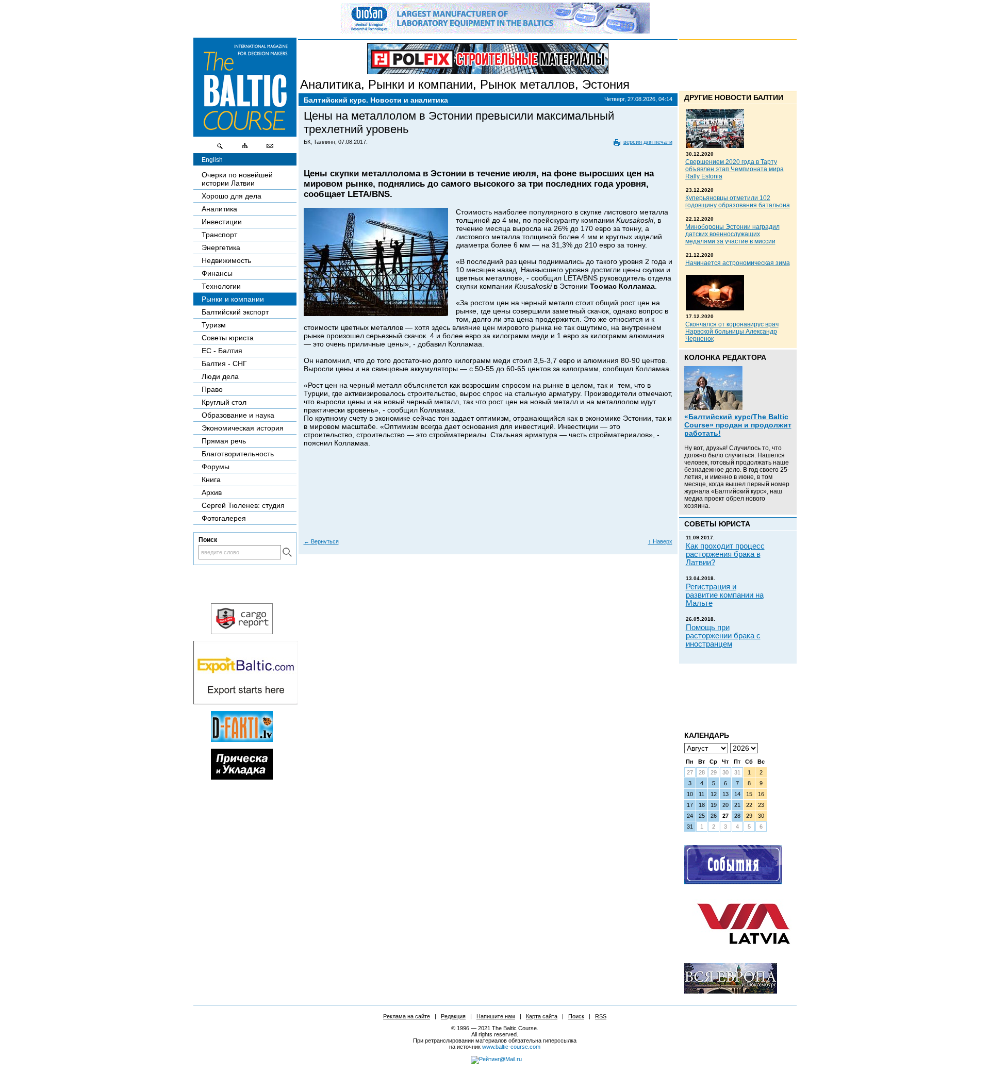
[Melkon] (733, 882)
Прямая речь (224, 441)
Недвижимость (226, 260)
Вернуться (321, 541)
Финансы (217, 273)
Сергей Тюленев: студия (243, 505)
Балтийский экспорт (235, 312)
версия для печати (647, 142)
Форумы (215, 467)
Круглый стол (224, 402)
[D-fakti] (242, 739)
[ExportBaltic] (245, 702)
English (212, 159)
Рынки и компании (420, 84)
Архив (212, 492)
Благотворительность (238, 454)
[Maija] (242, 777)
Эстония (606, 84)
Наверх (660, 541)
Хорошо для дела (231, 196)
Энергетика (221, 247)
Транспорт (219, 234)
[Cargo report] (242, 631)
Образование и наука (238, 415)
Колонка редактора (725, 357)
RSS (600, 1016)
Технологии (221, 286)
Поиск (576, 1016)
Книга (211, 479)
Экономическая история (243, 428)
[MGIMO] (730, 991)
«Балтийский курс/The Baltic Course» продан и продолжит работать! (737, 424)
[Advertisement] (488, 500)
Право (212, 389)
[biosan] (495, 31)
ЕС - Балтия (222, 350)
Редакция (453, 1016)
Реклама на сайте (406, 1016)
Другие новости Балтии (733, 97)
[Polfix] (487, 59)
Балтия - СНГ (224, 363)
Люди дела (220, 376)
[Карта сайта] (245, 148)
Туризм (214, 325)
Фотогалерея (224, 518)
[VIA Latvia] (743, 954)
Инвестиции (222, 222)
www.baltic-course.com (511, 1047)
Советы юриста (228, 338)
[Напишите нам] (269, 148)
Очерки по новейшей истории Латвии (237, 179)
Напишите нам (495, 1016)
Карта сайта (541, 1016)
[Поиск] (220, 148)
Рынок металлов (527, 84)
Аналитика (330, 84)
